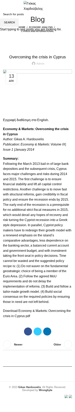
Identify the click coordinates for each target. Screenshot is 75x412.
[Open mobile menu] (4, 6)
